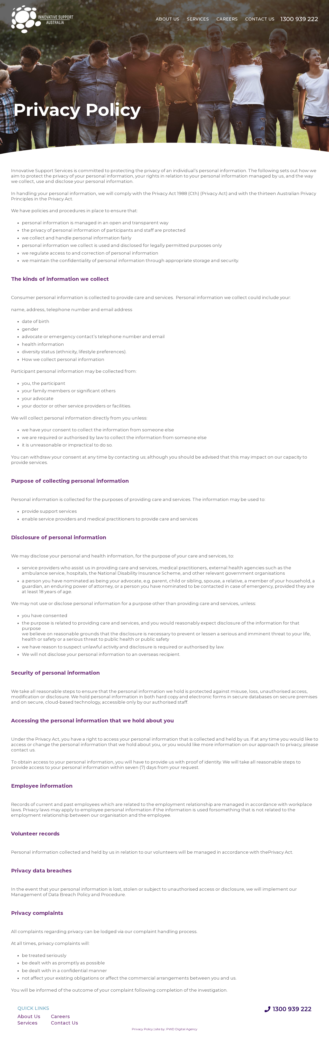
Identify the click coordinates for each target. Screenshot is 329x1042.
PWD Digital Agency (181, 1029)
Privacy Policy (142, 1029)
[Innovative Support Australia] (42, 19)
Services (27, 1023)
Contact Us (64, 1023)
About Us (28, 1016)
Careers (60, 1016)
